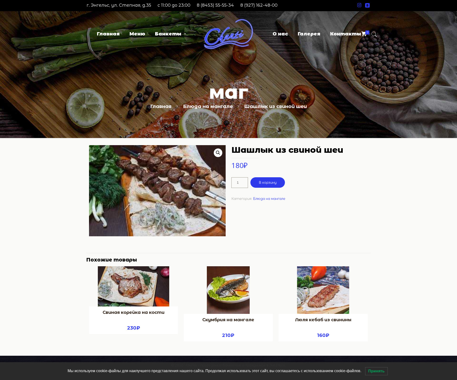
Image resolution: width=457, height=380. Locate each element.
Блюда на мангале (208, 106)
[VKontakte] (367, 5)
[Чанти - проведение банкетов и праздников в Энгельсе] (228, 34)
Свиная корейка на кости (133, 312)
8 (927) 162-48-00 (259, 5)
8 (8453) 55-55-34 (215, 5)
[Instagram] (359, 5)
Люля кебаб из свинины (323, 319)
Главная (161, 106)
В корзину (268, 182)
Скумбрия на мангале (228, 319)
